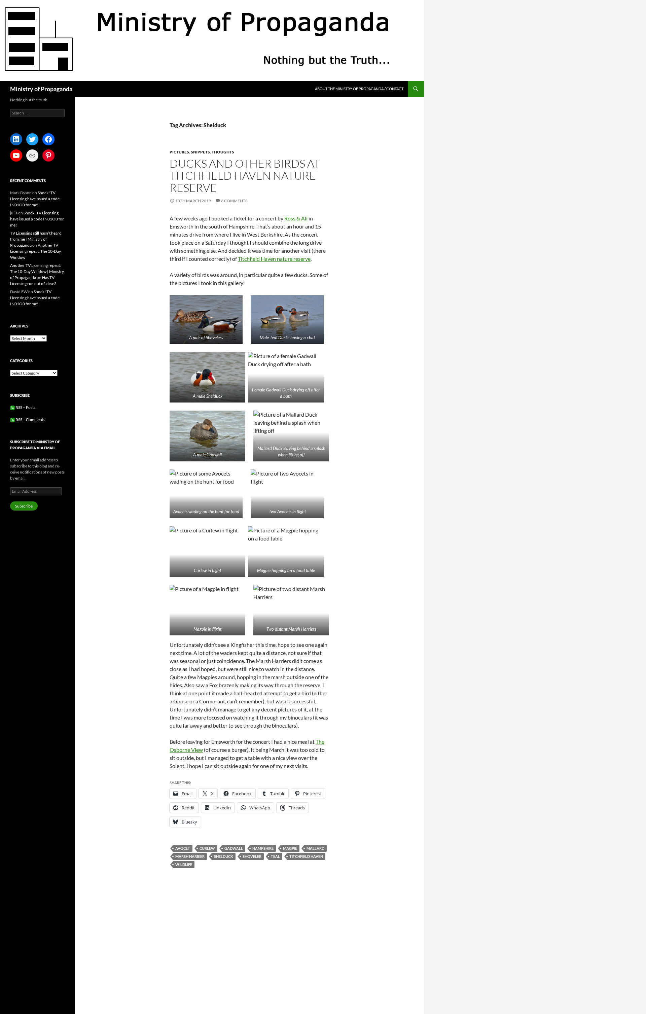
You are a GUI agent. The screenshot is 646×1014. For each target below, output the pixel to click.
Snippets (200, 151)
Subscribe (24, 506)
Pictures (179, 151)
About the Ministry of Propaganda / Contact (359, 88)
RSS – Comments (30, 419)
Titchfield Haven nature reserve (274, 258)
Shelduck (223, 856)
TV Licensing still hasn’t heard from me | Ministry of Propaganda (36, 239)
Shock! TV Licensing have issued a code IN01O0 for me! (35, 198)
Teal (275, 856)
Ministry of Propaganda (41, 89)
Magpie (290, 848)
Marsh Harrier (190, 856)
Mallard (315, 848)
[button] (206, 319)
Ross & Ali (296, 218)
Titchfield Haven (306, 856)
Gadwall (233, 848)
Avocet (182, 848)
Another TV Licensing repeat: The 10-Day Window (35, 251)
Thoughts (223, 151)
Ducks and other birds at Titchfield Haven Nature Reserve (245, 175)
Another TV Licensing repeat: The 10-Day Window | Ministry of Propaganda (37, 271)
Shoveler (252, 856)
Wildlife (183, 864)
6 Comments (234, 200)
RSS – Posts (25, 407)
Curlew (207, 848)
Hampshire (263, 848)
